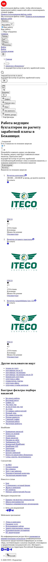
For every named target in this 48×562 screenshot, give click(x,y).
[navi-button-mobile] (3, 54)
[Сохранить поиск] (3, 87)
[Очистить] (4, 81)
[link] (5, 41)
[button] (3, 47)
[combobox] (11, 75)
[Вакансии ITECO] (26, 201)
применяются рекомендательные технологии (20, 537)
